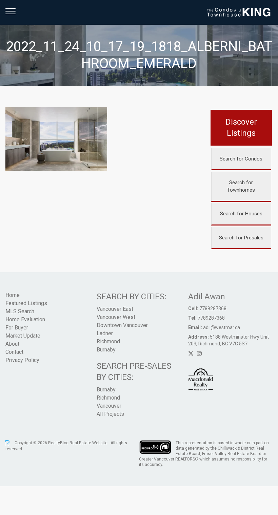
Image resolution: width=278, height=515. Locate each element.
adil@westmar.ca (221, 327)
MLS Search (19, 311)
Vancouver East (115, 309)
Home (12, 295)
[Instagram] (199, 353)
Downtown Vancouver (122, 325)
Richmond (108, 341)
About (12, 344)
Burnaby (106, 349)
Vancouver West (116, 317)
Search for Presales (241, 238)
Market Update (22, 335)
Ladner (105, 333)
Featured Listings (26, 303)
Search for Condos (241, 159)
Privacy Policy (22, 360)
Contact (14, 352)
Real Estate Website (89, 443)
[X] (191, 353)
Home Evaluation (25, 319)
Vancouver (109, 406)
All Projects (110, 414)
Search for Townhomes (241, 186)
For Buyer (16, 327)
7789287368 (212, 308)
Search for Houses (241, 214)
